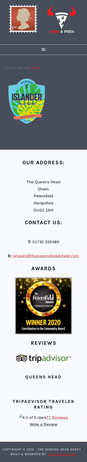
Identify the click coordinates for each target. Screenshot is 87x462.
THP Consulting (62, 454)
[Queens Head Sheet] (43, 39)
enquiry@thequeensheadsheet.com (46, 256)
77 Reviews (57, 417)
